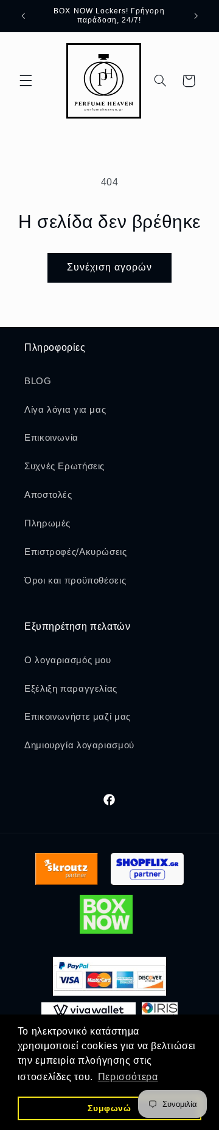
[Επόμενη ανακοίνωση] (195, 15)
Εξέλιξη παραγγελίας (70, 689)
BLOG (38, 381)
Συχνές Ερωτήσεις (64, 466)
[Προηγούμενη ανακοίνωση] (23, 15)
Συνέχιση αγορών (110, 267)
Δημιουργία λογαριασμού (79, 745)
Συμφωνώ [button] (109, 1108)
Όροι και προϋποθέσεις (75, 580)
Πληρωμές (47, 523)
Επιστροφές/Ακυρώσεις (75, 552)
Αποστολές (48, 495)
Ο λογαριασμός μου (67, 660)
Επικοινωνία (51, 438)
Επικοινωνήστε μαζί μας (77, 717)
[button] (26, 81)
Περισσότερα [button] (128, 1077)
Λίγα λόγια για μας (65, 410)
